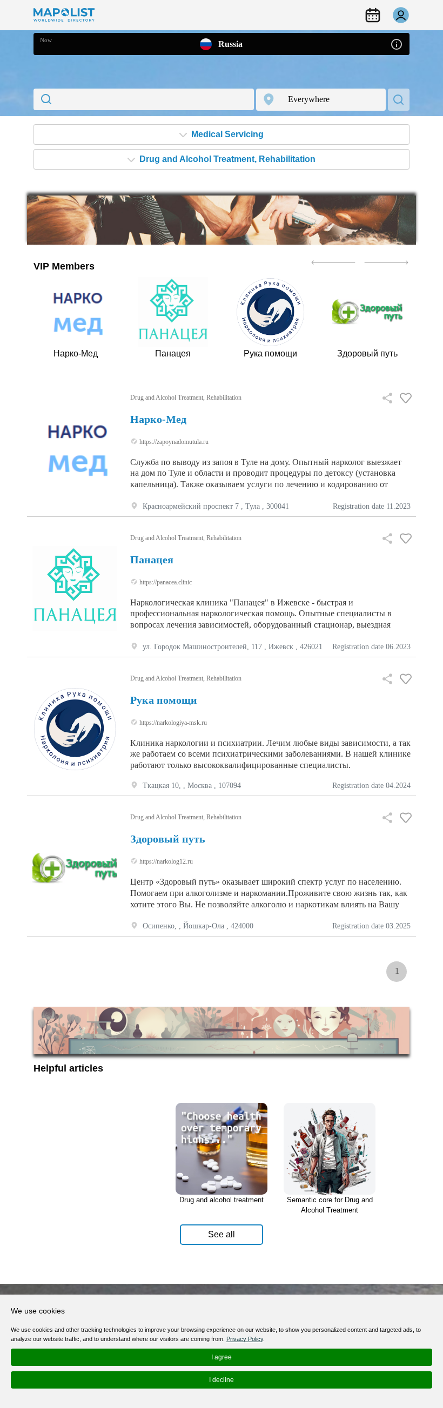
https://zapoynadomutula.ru (173, 442)
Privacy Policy (244, 1339)
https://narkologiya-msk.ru (172, 722)
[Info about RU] (396, 43)
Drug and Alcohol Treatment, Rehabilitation (226, 159)
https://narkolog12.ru (165, 861)
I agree (221, 1357)
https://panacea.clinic (165, 582)
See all (221, 1234)
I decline (221, 1380)
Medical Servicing (226, 134)
